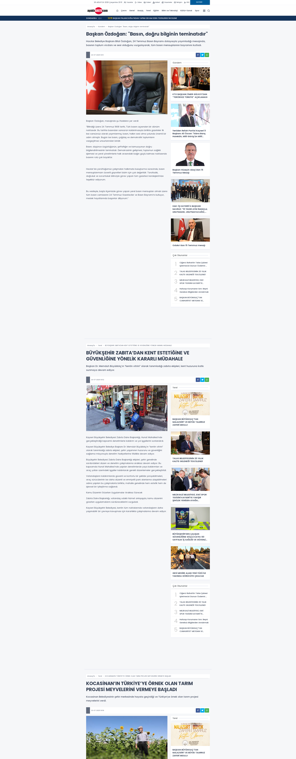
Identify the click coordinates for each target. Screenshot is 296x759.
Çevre (123, 10)
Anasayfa (91, 26)
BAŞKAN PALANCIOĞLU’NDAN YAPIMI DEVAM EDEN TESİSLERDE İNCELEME (142, 18)
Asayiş (140, 10)
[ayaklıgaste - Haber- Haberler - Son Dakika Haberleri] (97, 10)
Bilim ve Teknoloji (169, 10)
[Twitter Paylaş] (202, 55)
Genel (132, 10)
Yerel (148, 10)
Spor (197, 10)
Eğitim (156, 10)
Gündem (101, 26)
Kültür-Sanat (186, 10)
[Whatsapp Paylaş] (207, 55)
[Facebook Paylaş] (198, 55)
